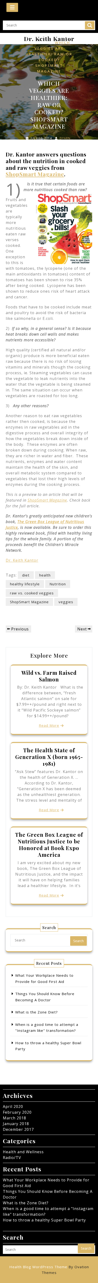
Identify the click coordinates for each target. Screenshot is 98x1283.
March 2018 (14, 1118)
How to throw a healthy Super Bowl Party (44, 1220)
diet (25, 575)
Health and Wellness (23, 1151)
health (45, 575)
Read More (49, 725)
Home (32, 36)
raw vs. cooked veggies (32, 593)
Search (89, 25)
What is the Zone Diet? (36, 1012)
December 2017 (18, 1129)
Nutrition (57, 584)
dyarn (65, 138)
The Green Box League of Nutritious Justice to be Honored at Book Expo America (49, 844)
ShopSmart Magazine (35, 174)
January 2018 (16, 1123)
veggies (66, 601)
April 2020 (13, 1106)
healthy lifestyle (25, 584)
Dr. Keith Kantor (22, 560)
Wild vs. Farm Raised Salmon (49, 676)
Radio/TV (12, 1157)
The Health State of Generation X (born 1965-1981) (49, 757)
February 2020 (17, 1112)
